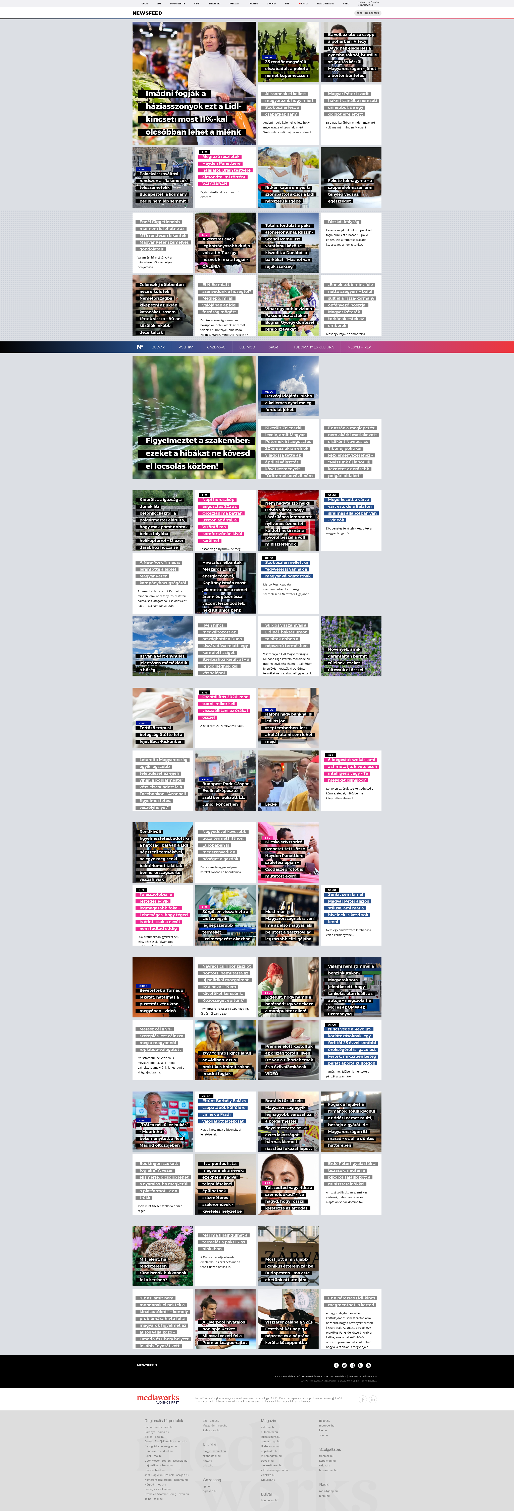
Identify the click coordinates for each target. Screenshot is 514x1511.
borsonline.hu (269, 1500)
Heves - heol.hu (155, 1470)
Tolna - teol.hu (154, 1498)
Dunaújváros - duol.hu (159, 1451)
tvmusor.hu (268, 1479)
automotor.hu (269, 1432)
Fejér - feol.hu (153, 1455)
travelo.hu (267, 1460)
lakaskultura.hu (270, 1436)
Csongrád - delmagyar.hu (161, 1446)
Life (159, 3)
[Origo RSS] (368, 1365)
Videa (197, 3)
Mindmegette (177, 3)
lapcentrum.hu (328, 1470)
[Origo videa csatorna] (360, 1365)
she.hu (323, 1435)
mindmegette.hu (271, 1455)
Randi (304, 3)
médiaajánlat (370, 1377)
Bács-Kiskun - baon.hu (159, 1427)
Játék (346, 3)
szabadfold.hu (212, 1455)
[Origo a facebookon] (336, 1365)
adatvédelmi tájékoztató (287, 1377)
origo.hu (208, 1465)
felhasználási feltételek (315, 1377)
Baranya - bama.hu (157, 1432)
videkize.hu (268, 1474)
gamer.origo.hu (270, 1441)
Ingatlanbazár (325, 3)
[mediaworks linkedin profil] (373, 1399)
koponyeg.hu (327, 1460)
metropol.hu (327, 1425)
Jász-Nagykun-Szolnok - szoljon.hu (167, 1474)
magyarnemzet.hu (214, 1451)
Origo (145, 3)
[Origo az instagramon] (352, 1365)
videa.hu (324, 1465)
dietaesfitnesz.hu (271, 1465)
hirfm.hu (324, 1495)
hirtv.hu (207, 1460)
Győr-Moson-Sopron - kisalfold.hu (166, 1460)
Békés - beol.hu (154, 1436)
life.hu (323, 1430)
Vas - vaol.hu (211, 1420)
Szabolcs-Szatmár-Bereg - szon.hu (167, 1494)
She (287, 3)
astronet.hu (268, 1427)
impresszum (355, 1377)
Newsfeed (214, 3)
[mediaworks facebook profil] (363, 1399)
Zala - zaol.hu (211, 1430)
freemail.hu (326, 1455)
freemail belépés (368, 13)
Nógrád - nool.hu (155, 1484)
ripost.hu (324, 1420)
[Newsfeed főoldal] (147, 1365)
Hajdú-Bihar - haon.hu (159, 1465)
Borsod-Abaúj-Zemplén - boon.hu (166, 1441)
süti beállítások (338, 1377)
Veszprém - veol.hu (215, 1425)
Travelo (253, 3)
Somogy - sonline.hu (158, 1489)
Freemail (234, 3)
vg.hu (206, 1486)
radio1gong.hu (328, 1491)
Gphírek (271, 3)
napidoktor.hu (269, 1451)
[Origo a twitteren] (344, 1365)
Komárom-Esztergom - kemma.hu (166, 1479)
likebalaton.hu (270, 1446)
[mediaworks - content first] (158, 1399)
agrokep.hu (210, 1491)
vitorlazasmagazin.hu (274, 1470)
